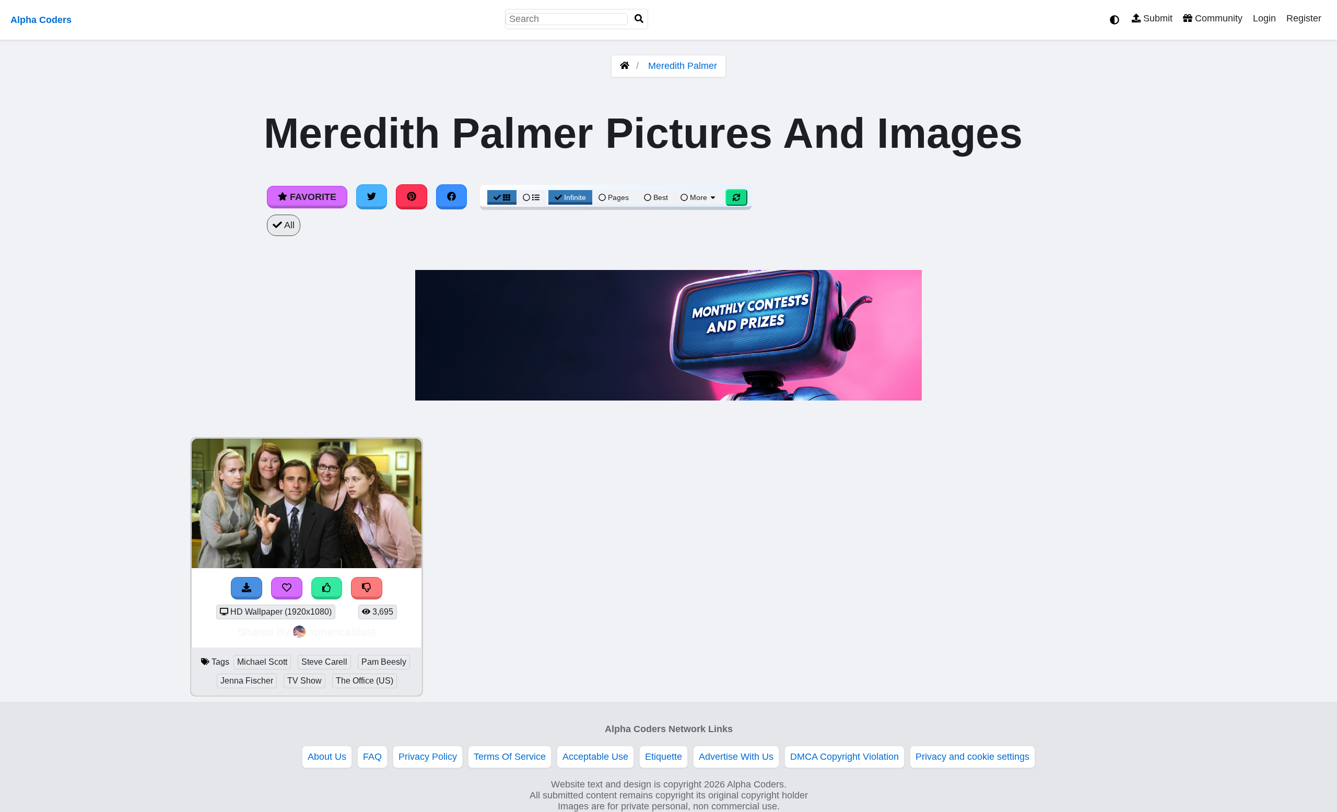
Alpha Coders (41, 20)
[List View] (531, 197)
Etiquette (663, 756)
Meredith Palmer (682, 66)
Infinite (575, 197)
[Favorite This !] (286, 588)
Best (659, 197)
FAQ (372, 756)
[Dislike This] (366, 588)
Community (1217, 18)
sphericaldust (342, 632)
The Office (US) (364, 680)
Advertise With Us (736, 756)
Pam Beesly (383, 661)
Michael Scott (262, 661)
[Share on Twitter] (372, 196)
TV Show (304, 680)
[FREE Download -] (246, 588)
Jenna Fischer (246, 680)
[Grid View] (502, 197)
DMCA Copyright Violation (844, 756)
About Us (327, 756)
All (288, 225)
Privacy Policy (427, 756)
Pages (618, 197)
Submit (1156, 18)
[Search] (639, 19)
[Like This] (327, 588)
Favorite (311, 197)
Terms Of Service (510, 756)
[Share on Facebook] (451, 196)
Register (1303, 18)
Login (1264, 18)
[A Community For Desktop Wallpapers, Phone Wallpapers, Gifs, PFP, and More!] (624, 66)
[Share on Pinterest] (411, 196)
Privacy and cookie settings (972, 756)
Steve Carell (324, 661)
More (698, 197)
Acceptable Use (595, 756)
